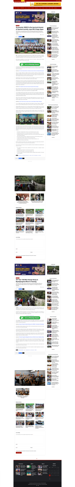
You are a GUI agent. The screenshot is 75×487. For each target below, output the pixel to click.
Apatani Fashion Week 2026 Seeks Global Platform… (23, 466)
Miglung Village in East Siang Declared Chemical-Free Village (55, 130)
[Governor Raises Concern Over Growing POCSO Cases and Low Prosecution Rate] (49, 119)
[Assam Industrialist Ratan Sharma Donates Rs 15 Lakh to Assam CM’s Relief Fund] (49, 55)
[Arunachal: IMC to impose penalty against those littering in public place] (49, 70)
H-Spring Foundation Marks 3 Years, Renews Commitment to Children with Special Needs (20, 215)
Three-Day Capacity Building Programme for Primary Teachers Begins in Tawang (29, 232)
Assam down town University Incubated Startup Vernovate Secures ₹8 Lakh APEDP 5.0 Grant (55, 36)
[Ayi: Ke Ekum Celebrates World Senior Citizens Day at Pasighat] (49, 123)
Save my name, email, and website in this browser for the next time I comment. (26, 255)
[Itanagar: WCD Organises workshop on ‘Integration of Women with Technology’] (49, 74)
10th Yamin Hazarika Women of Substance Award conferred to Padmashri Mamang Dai (31, 70)
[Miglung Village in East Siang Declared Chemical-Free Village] (49, 130)
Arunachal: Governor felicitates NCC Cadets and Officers (55, 92)
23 (58, 473)
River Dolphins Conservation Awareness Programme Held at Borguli (28, 86)
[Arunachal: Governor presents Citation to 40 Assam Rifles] (49, 78)
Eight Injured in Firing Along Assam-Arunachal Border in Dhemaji (55, 32)
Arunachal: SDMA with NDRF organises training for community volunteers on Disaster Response (55, 96)
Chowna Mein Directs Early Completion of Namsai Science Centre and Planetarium (39, 215)
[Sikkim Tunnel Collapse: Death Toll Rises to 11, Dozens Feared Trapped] (49, 52)
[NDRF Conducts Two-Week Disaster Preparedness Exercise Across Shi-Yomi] (30, 219)
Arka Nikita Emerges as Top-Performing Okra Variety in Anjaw (29, 215)
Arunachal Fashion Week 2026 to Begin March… (23, 470)
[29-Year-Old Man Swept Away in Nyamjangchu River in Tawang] (49, 107)
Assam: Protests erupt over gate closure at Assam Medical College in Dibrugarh (30, 101)
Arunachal (17, 25)
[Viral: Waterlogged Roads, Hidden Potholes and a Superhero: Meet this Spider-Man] (40, 466)
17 (49, 473)
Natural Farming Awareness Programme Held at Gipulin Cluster (55, 126)
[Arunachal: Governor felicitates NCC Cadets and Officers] (49, 92)
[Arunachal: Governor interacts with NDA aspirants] (49, 67)
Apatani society (20, 155)
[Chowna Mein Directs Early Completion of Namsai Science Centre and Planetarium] (39, 211)
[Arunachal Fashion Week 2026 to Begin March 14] (18, 470)
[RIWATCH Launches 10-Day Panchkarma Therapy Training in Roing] (39, 228)
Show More (53, 59)
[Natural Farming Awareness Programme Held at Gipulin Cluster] (49, 126)
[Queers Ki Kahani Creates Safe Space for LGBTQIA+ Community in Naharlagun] (49, 111)
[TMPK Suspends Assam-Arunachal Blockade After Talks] (49, 28)
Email (17, 252)
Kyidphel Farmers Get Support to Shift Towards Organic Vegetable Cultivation (20, 224)
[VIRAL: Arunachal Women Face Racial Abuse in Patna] (40, 470)
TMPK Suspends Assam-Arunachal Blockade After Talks (55, 28)
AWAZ (32, 155)
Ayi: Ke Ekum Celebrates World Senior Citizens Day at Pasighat (55, 123)
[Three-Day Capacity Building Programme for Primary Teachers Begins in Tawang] (30, 228)
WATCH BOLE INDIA (30, 161)
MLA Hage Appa (36, 155)
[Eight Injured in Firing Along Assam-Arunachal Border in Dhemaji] (49, 32)
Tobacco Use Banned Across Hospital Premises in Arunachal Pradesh (34, 467)
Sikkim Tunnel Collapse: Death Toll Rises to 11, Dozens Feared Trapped (55, 52)
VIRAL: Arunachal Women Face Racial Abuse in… (45, 470)
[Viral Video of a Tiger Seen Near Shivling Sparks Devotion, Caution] (40, 473)
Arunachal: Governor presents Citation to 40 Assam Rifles (55, 78)
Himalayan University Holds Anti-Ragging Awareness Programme (39, 224)
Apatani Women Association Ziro (25, 155)
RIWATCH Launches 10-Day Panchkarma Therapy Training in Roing (39, 232)
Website (31, 252)
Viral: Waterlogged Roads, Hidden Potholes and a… (45, 466)
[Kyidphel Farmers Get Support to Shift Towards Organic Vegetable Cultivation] (20, 219)
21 (55, 473)
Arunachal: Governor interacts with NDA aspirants (55, 67)
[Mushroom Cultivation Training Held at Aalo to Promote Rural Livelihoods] (20, 228)
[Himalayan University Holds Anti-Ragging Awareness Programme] (39, 219)
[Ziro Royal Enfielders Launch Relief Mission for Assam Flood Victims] (49, 44)
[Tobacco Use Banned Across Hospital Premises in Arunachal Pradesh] (29, 466)
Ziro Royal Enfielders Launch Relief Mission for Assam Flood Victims (55, 44)
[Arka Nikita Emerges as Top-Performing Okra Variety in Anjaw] (30, 211)
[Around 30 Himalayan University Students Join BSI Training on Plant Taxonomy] (49, 133)
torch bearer (39, 155)
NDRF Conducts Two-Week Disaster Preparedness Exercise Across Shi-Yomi (30, 224)
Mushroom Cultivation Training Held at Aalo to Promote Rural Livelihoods (20, 232)
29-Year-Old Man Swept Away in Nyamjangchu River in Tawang (24, 183)
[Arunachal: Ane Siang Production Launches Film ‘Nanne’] (18, 473)
